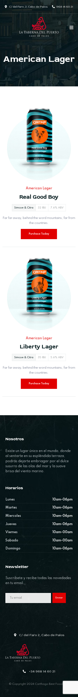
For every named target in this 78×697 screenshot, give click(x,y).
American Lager (39, 188)
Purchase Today (39, 234)
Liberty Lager (39, 346)
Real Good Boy (38, 196)
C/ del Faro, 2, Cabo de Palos (28, 6)
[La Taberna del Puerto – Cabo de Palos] (39, 29)
